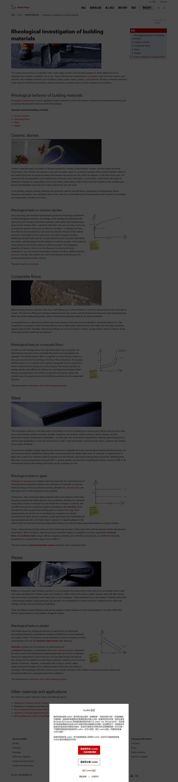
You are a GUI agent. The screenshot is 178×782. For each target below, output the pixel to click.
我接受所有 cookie (89, 750)
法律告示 (95, 776)
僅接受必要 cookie (89, 762)
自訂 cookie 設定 (89, 770)
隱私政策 (82, 776)
